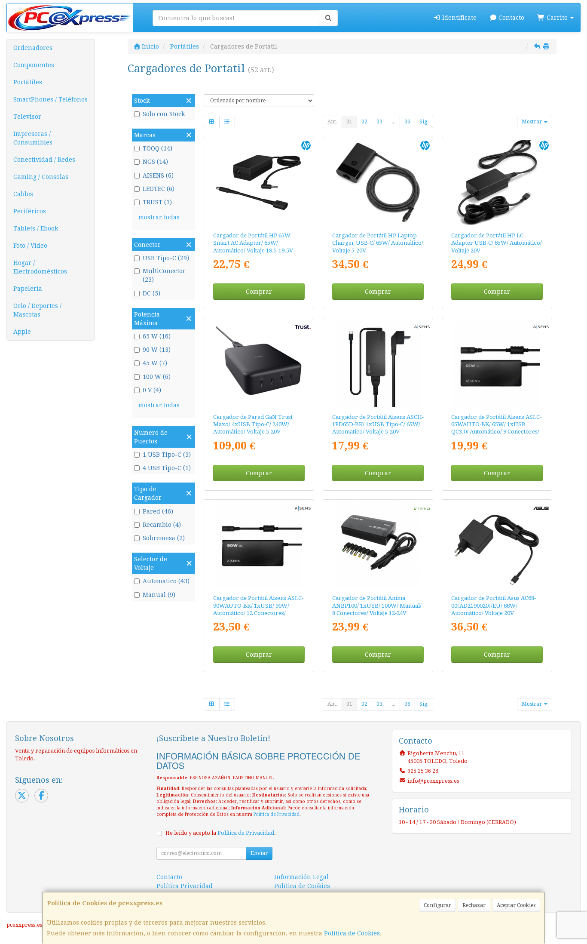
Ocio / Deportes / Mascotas (37, 310)
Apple (22, 331)
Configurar (437, 905)
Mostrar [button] (532, 122)
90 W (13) (157, 349)
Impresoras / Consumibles (32, 138)
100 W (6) (157, 376)
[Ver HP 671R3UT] (378, 182)
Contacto (510, 17)
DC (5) (151, 293)
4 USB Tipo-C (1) (167, 467)
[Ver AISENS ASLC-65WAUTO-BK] (497, 363)
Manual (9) (159, 594)
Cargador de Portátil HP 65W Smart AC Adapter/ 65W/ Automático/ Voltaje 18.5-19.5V (253, 243)
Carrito (557, 17)
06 (407, 122)
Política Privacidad (184, 886)
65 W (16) (157, 336)
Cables (23, 194)
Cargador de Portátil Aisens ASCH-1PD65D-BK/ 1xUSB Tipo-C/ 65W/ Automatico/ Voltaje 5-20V (378, 424)
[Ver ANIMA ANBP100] (378, 545)
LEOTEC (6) (158, 188)
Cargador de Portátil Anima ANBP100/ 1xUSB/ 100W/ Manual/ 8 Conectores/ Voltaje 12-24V (377, 605)
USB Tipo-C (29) (166, 258)
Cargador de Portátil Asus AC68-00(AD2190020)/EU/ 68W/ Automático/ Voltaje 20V (493, 605)
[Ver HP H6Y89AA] (258, 182)
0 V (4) (152, 390)
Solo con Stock (164, 114)
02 (364, 122)
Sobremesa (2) (164, 538)
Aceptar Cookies (516, 905)
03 (379, 122)
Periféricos (29, 211)
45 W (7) (155, 363)
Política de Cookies (352, 933)
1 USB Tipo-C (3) (167, 454)
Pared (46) (158, 511)
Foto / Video (30, 245)
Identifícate (458, 17)
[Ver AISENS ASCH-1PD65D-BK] (378, 363)
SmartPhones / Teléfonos (50, 99)
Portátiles (27, 82)
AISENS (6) (158, 175)
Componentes (33, 64)
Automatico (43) (166, 581)
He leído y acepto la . (220, 833)
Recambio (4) (162, 524)
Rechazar (474, 905)
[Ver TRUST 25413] (258, 363)
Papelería (27, 288)
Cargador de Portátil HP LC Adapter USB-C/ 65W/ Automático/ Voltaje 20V (496, 243)
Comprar (259, 291)
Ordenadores (32, 47)
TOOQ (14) (157, 148)
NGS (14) (155, 161)
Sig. (423, 122)
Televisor (27, 116)
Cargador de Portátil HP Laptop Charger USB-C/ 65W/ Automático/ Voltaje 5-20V (377, 243)
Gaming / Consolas (40, 176)
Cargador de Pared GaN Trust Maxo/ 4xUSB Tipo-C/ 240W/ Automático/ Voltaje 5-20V (253, 424)
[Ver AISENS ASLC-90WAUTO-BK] (258, 545)
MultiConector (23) (164, 275)
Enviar (259, 853)
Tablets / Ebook (35, 228)
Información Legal (301, 876)
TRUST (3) (157, 202)
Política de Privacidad (277, 814)
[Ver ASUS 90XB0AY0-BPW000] (497, 545)
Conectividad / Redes (44, 159)
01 (349, 122)
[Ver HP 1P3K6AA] (497, 182)
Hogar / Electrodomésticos (40, 267)
